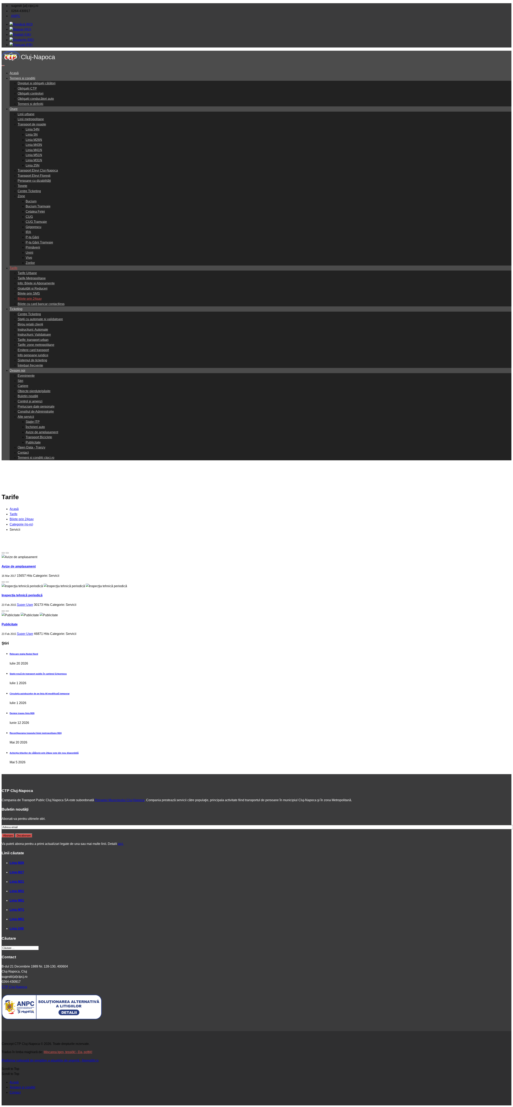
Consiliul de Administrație (36, 411)
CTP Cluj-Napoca (14, 987)
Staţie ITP (33, 421)
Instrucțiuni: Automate (33, 329)
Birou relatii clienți (30, 324)
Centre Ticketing (29, 191)
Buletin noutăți (28, 396)
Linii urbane (26, 114)
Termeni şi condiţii (22, 1087)
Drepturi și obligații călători (37, 83)
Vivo (29, 257)
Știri (20, 381)
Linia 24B (17, 928)
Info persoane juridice (33, 355)
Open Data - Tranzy (31, 447)
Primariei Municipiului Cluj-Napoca (119, 800)
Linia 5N (32, 134)
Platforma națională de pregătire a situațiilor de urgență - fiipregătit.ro (50, 1060)
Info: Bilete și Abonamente (36, 283)
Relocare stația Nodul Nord (24, 654)
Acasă (14, 73)
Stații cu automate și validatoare (40, 319)
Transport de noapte (32, 124)
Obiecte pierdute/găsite (34, 391)
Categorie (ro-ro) (21, 524)
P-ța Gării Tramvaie (39, 242)
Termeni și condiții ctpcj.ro (36, 457)
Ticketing (16, 309)
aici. (121, 843)
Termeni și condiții (22, 78)
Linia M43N (34, 144)
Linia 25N (32, 165)
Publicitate (33, 442)
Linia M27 (17, 872)
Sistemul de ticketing (32, 360)
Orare (14, 109)
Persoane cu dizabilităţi (34, 180)
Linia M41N (34, 150)
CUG (29, 216)
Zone (21, 196)
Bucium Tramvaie (38, 206)
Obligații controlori (30, 93)
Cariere (23, 386)
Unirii (29, 252)
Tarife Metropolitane (32, 278)
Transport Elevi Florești (34, 175)
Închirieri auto (35, 427)
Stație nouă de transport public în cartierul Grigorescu (38, 674)
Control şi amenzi (30, 401)
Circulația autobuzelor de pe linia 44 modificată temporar (40, 693)
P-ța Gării (32, 237)
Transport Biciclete (39, 437)
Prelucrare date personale (36, 406)
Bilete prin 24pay (30, 298)
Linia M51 (17, 891)
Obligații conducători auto (36, 98)
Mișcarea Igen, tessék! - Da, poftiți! (68, 1052)
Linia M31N (34, 160)
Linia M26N (34, 139)
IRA (28, 232)
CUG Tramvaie (36, 221)
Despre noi (17, 370)
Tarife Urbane (27, 273)
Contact (23, 452)
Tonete (22, 186)
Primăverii (33, 247)
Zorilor (30, 263)
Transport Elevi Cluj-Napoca (38, 170)
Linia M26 (17, 863)
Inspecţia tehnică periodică (22, 595)
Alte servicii (26, 416)
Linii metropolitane (31, 119)
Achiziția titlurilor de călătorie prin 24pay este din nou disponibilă (44, 753)
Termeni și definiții (30, 104)
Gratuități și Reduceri (32, 288)
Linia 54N (32, 129)
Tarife (13, 268)
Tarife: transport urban (33, 339)
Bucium (31, 201)
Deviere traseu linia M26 (22, 713)
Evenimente (26, 375)
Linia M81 (17, 900)
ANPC (15, 16)
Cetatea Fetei (35, 211)
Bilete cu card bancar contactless (41, 304)
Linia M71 (17, 909)
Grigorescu (33, 227)
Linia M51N (34, 155)
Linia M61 (17, 919)
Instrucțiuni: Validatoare (34, 334)
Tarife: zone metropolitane (36, 344)
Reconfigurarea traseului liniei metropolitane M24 (36, 733)
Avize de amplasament (42, 432)
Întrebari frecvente (30, 365)
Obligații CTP (27, 88)
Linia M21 (17, 881)
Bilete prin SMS (29, 293)
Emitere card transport (33, 350)
